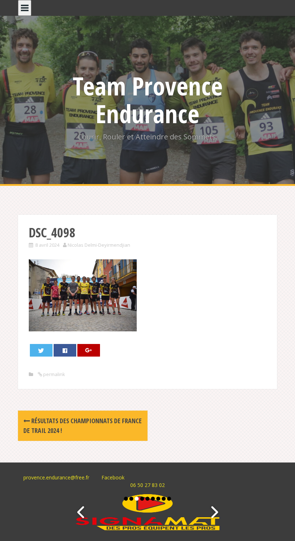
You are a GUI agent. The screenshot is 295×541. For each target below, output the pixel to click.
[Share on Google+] (88, 350)
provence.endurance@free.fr (56, 477)
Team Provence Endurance (148, 99)
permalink (53, 374)
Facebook (112, 477)
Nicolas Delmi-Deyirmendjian (99, 245)
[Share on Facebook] (65, 350)
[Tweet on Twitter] (41, 350)
